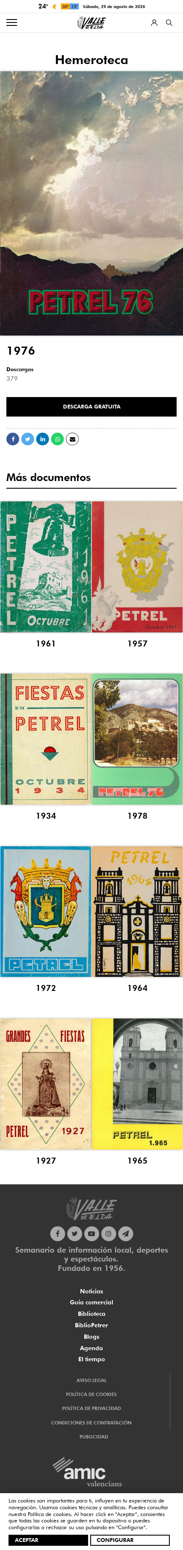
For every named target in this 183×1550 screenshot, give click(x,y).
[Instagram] (108, 1234)
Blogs (91, 1336)
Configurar (115, 1539)
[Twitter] (74, 1234)
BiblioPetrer (91, 1325)
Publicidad (94, 1437)
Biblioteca (92, 1313)
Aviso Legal (91, 1380)
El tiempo (91, 1359)
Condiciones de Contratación (91, 1423)
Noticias (91, 1291)
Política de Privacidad (91, 1408)
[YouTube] (91, 1234)
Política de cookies (49, 1514)
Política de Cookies (91, 1394)
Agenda (91, 1348)
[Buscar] (169, 22)
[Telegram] (125, 1234)
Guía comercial (91, 1302)
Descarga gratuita (91, 406)
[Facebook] (57, 1234)
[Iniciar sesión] (154, 22)
